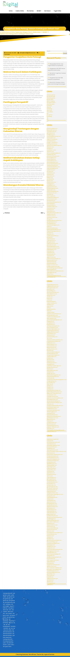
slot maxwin (9, 613)
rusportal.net (50, 306)
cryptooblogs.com (51, 477)
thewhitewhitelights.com (53, 225)
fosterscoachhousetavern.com (55, 339)
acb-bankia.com (51, 382)
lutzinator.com (50, 535)
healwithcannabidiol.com (53, 543)
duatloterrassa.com (52, 529)
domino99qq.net (51, 290)
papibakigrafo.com (51, 249)
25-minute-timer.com (52, 488)
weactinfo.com (50, 361)
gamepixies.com (51, 508)
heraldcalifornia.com (52, 505)
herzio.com (49, 298)
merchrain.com (50, 575)
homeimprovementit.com (53, 442)
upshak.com (50, 385)
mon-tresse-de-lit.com (53, 560)
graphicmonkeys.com (52, 506)
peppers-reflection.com (53, 427)
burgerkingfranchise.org (53, 330)
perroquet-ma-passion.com (54, 569)
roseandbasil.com (51, 223)
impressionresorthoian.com (54, 390)
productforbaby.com (52, 336)
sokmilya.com (50, 580)
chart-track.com (51, 196)
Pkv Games (30, 11)
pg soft (12, 606)
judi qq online (50, 99)
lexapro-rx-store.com (52, 264)
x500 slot (5, 608)
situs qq (49, 107)
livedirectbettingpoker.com (54, 375)
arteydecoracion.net (52, 217)
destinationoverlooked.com (54, 416)
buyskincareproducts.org (53, 266)
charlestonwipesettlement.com (55, 405)
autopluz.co (50, 148)
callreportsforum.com (52, 578)
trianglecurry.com (51, 546)
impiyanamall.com (51, 468)
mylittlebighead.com (52, 497)
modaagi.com (50, 183)
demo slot (49, 110)
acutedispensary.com (52, 399)
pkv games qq (10, 597)
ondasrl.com (50, 537)
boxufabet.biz (50, 563)
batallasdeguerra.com (52, 188)
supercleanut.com (51, 502)
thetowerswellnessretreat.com (55, 549)
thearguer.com (50, 364)
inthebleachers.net (51, 263)
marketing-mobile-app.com (54, 365)
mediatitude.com (51, 154)
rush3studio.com (51, 295)
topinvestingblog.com (52, 168)
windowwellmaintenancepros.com (55, 430)
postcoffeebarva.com (52, 327)
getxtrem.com (50, 359)
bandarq (8, 604)
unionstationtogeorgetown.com (55, 494)
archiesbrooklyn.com (52, 206)
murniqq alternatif (7, 639)
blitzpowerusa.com (51, 347)
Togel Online (57, 11)
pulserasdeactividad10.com (54, 258)
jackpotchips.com (51, 514)
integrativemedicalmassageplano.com (57, 379)
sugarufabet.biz (51, 561)
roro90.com (50, 297)
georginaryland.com (52, 222)
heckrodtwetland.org (52, 228)
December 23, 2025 (11, 53)
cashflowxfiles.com (51, 356)
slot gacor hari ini (51, 102)
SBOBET (39, 11)
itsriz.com (49, 310)
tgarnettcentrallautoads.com (54, 145)
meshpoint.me (50, 321)
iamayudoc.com (51, 496)
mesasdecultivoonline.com (53, 341)
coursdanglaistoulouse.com (54, 136)
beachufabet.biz (51, 558)
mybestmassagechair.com (54, 231)
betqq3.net (50, 237)
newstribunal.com (51, 444)
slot (10, 609)
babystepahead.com (52, 414)
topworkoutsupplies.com (53, 459)
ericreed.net (50, 232)
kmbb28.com (50, 577)
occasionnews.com (52, 422)
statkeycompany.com (52, 165)
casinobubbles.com (52, 465)
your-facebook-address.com (54, 567)
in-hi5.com (49, 300)
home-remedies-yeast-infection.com (56, 451)
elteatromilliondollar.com (53, 329)
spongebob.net (51, 323)
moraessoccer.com (52, 193)
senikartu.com (50, 304)
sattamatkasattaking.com (53, 554)
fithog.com (49, 219)
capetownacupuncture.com (54, 313)
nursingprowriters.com (52, 396)
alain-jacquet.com (51, 318)
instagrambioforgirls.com (53, 355)
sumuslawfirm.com (51, 395)
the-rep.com (50, 171)
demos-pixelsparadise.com (54, 153)
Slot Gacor (47, 11)
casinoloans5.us (51, 239)
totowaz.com (50, 404)
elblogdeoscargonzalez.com (54, 212)
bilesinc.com (50, 180)
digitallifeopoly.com (52, 463)
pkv (47, 113)
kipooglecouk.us (51, 242)
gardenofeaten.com (52, 349)
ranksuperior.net (51, 413)
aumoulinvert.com (51, 245)
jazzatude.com (50, 176)
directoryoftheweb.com (53, 292)
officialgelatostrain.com (53, 551)
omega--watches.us (52, 142)
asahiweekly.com (51, 500)
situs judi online (50, 104)
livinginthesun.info (51, 309)
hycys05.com (50, 350)
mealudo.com (50, 372)
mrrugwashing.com (51, 381)
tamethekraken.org (52, 534)
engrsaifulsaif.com (51, 491)
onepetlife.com (51, 555)
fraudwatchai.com (51, 474)
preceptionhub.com (52, 447)
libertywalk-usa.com (52, 130)
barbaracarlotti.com (52, 260)
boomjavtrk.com (51, 583)
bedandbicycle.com (52, 503)
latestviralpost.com (52, 344)
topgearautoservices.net (53, 564)
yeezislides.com (51, 448)
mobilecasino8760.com (53, 235)
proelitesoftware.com (52, 515)
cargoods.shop (50, 312)
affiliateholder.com (51, 431)
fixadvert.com (50, 147)
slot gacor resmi (7, 646)
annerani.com (50, 174)
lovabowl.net (50, 440)
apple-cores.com (51, 257)
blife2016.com (50, 538)
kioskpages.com (51, 545)
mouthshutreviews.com (53, 460)
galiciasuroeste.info (52, 186)
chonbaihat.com (51, 211)
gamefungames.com (52, 486)
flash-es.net (50, 384)
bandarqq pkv (6, 626)
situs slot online (7, 630)
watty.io (49, 307)
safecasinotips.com (52, 512)
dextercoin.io (50, 274)
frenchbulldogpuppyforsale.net (55, 268)
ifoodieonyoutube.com (52, 456)
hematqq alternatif (8, 641)
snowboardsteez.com (52, 353)
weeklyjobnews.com (52, 408)
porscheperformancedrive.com (55, 532)
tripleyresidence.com (52, 525)
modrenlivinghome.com (53, 571)
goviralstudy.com (51, 254)
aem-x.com (50, 476)
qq (47, 118)
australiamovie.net (51, 131)
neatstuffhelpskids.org (52, 191)
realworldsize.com (51, 333)
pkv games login (51, 96)
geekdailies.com (51, 574)
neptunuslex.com (51, 137)
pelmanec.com (50, 289)
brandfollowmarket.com (53, 407)
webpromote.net (51, 214)
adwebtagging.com (52, 411)
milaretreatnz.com (51, 182)
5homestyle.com (51, 277)
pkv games (49, 115)
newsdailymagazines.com (53, 445)
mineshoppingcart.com (53, 457)
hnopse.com (50, 421)
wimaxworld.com (51, 200)
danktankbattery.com (52, 370)
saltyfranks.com (51, 173)
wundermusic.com (51, 485)
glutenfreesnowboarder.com (54, 540)
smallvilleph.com (51, 185)
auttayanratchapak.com (53, 326)
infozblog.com (50, 209)
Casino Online (20, 11)
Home (10, 11)
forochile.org (50, 194)
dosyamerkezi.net (51, 159)
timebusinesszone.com (53, 425)
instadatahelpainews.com (53, 572)
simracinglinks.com (51, 157)
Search (48, 51)
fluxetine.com (50, 234)
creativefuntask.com (52, 489)
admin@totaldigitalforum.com (27, 53)
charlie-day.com (51, 373)
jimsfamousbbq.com (52, 128)
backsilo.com (50, 387)
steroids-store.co (51, 216)
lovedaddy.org (50, 378)
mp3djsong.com (51, 134)
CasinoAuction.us (51, 240)
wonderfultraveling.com (53, 197)
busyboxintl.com (51, 324)
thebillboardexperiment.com (54, 557)
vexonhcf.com (50, 151)
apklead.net (50, 584)
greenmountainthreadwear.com (55, 398)
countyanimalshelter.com (53, 410)
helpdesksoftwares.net (53, 439)
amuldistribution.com (52, 482)
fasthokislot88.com (52, 511)
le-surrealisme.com (52, 160)
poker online (11, 644)
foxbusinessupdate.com (53, 376)
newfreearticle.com (52, 346)
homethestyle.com (52, 480)
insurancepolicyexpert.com (53, 163)
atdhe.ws (49, 226)
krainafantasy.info (51, 301)
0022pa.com (50, 177)
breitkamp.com (51, 523)
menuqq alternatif (7, 593)
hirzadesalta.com (51, 462)
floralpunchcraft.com (52, 367)
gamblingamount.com (52, 418)
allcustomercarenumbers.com (54, 517)
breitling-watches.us (52, 144)
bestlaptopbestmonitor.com (54, 220)
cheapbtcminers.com (52, 492)
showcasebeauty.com (52, 162)
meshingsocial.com (52, 362)
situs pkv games (51, 95)
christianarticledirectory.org (54, 275)
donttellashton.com (52, 294)
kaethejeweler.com (52, 552)
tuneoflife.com (50, 428)
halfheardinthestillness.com (54, 229)
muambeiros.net (51, 208)
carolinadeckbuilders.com (53, 167)
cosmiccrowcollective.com (53, 316)
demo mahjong (51, 101)
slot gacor (11, 608)
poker (9, 595)
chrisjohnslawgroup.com (53, 520)
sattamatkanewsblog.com (53, 401)
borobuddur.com (51, 483)
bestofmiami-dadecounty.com (55, 454)
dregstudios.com (51, 190)
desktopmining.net (51, 261)
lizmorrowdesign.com (52, 541)
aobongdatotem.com (52, 450)
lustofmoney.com (51, 424)
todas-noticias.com (52, 303)
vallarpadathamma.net (53, 332)
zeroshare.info (50, 179)
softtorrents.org (51, 526)
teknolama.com (51, 335)
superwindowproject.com (53, 248)
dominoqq (49, 108)
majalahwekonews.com (53, 286)
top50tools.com (51, 170)
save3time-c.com (51, 150)
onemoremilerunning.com (53, 352)
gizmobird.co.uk (51, 133)
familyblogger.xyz (51, 518)
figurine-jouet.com (51, 566)
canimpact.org (50, 252)
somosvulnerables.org (52, 528)
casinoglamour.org (51, 272)
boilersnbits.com (51, 343)
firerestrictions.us (51, 205)
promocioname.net (52, 199)
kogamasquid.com (51, 269)
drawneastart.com (51, 509)
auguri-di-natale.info (52, 139)
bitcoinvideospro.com (52, 315)
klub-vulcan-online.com (53, 522)
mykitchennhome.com (52, 243)
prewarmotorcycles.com (53, 156)
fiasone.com (50, 369)
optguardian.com (51, 470)
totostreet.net (50, 471)
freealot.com (50, 499)
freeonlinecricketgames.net (54, 202)
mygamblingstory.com (52, 284)
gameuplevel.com (51, 479)
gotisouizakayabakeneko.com (54, 320)
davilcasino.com (51, 473)
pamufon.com (50, 531)
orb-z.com (49, 338)
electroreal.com (51, 453)
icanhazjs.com (50, 251)
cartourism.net (50, 255)
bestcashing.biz (51, 203)
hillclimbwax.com (51, 419)
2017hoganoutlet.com (52, 287)
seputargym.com (51, 466)
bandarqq (49, 105)
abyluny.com (50, 581)
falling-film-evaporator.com (54, 393)
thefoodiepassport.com (53, 246)
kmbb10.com (50, 358)
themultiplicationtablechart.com (55, 271)
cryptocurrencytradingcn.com (54, 402)
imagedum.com (51, 548)
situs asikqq (50, 111)
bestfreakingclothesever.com (54, 392)
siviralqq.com (50, 388)
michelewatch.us (51, 141)
